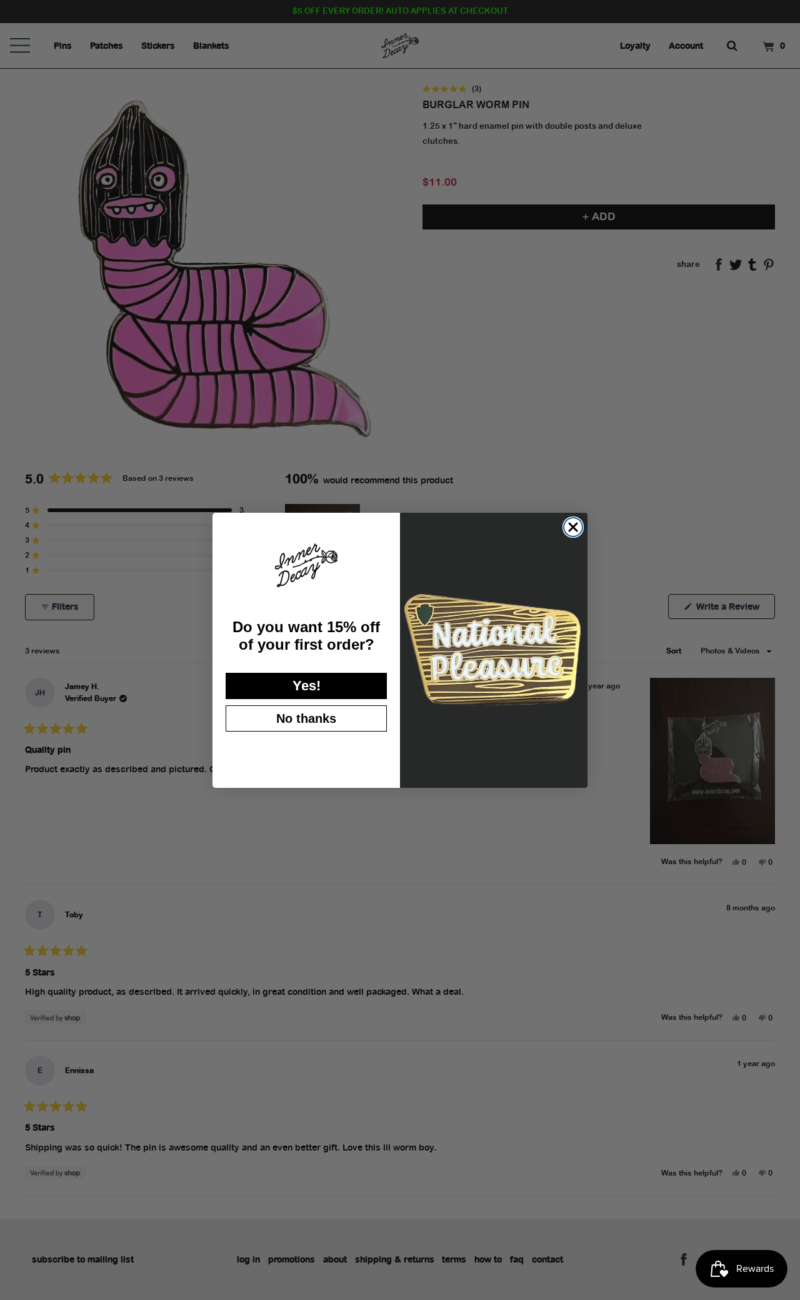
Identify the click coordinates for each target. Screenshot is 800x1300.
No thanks (306, 718)
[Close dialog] (573, 527)
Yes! (306, 685)
